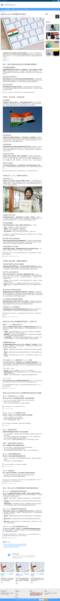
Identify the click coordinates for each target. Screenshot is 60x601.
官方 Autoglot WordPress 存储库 (8, 408)
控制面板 (26, 9)
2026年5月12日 (33, 576)
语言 (14, 16)
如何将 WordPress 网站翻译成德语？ (37, 574)
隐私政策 (46, 594)
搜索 (47, 13)
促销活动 (16, 597)
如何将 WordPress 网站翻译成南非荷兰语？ (22, 574)
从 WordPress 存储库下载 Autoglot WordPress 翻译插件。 (15, 544)
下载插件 (13, 9)
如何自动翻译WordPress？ (12, 388)
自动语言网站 (7, 9)
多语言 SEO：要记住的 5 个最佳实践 (13, 316)
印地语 (17, 16)
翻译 (22, 16)
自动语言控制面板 (6, 425)
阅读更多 (2, 582)
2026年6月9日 (18, 576)
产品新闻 (16, 594)
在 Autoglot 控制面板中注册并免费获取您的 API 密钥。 (15, 545)
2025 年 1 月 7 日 (10, 16)
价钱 (18, 9)
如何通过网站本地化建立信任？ (12, 483)
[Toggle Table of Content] (7, 60)
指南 (16, 593)
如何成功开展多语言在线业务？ (12, 537)
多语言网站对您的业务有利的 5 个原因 (13, 256)
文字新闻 (28, 16)
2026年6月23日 (3, 576)
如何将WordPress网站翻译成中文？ (7, 574)
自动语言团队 (4, 16)
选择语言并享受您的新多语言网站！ (11, 546)
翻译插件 (24, 16)
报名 (21, 9)
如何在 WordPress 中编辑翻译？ (8, 466)
